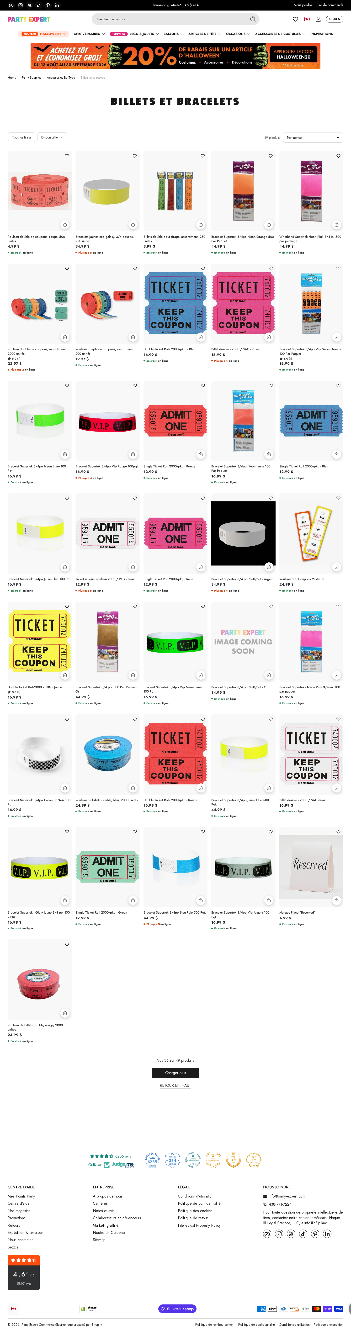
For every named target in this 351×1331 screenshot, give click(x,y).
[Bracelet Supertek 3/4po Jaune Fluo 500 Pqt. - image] (243, 754)
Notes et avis (103, 1211)
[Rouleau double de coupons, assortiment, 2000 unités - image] (40, 304)
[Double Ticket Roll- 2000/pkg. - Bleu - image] (175, 304)
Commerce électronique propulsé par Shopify (70, 1324)
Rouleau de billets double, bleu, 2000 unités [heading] (106, 800)
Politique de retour (193, 1218)
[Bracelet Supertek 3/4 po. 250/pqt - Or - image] (243, 642)
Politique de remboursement (214, 1324)
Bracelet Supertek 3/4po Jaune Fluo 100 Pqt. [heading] (39, 579)
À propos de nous (107, 1196)
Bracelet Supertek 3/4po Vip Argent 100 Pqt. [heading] (240, 914)
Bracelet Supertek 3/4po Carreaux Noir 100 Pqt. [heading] (39, 802)
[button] (307, 19)
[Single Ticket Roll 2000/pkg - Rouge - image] (175, 421)
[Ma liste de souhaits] (295, 19)
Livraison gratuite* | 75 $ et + (176, 5)
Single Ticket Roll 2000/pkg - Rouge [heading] (169, 466)
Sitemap (99, 1240)
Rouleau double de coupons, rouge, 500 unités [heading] (36, 239)
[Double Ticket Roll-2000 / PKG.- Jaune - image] (40, 642)
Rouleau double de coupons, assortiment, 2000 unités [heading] (37, 351)
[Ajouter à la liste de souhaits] (67, 156)
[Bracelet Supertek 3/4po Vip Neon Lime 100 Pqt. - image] (175, 642)
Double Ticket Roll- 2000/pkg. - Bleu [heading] (169, 349)
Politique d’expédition (328, 1324)
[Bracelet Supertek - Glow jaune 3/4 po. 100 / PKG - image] (40, 867)
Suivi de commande (329, 5)
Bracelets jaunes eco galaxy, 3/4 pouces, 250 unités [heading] (104, 239)
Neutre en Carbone (109, 1232)
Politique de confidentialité (199, 1203)
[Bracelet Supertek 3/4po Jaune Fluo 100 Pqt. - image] (40, 533)
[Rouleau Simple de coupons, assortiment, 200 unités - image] (107, 304)
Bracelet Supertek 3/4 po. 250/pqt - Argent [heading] (242, 579)
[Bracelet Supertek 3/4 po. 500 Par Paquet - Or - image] (107, 642)
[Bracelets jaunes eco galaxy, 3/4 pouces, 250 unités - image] (107, 191)
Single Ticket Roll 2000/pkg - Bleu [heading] (303, 466)
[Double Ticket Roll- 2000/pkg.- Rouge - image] (175, 754)
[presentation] (40, 237)
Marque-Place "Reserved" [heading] (297, 912)
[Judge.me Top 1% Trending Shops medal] (253, 1160)
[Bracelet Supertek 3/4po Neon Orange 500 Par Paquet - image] (243, 191)
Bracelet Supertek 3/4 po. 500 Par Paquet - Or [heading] (106, 689)
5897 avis (24, 1283)
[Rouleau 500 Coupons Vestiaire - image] (311, 533)
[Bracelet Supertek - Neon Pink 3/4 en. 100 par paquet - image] (311, 642)
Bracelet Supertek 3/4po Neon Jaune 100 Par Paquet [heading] (240, 468)
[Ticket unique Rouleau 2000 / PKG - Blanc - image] (107, 533)
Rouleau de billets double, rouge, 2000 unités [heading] (35, 1027)
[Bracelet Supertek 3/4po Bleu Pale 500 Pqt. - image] (175, 867)
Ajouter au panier (64, 224)
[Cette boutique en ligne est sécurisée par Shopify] (88, 1309)
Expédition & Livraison (25, 1232)
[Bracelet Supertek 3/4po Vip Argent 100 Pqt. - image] (243, 867)
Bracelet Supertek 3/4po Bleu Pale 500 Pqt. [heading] (175, 912)
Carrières (100, 1203)
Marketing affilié (105, 1225)
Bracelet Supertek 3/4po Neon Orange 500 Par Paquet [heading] (242, 239)
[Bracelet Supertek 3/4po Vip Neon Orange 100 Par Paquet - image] (311, 304)
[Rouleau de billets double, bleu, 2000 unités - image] (107, 754)
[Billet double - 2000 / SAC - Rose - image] (243, 304)
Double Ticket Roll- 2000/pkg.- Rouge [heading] (170, 800)
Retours (14, 1225)
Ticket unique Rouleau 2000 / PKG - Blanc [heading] (105, 579)
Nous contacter (20, 1240)
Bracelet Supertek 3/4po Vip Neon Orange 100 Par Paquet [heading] (310, 351)
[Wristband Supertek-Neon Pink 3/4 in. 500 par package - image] (311, 191)
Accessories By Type (61, 77)
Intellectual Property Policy (199, 1225)
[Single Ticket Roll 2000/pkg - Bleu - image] (311, 421)
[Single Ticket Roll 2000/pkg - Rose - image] (175, 533)
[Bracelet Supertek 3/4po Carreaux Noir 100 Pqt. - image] (40, 754)
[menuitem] (48, 1196)
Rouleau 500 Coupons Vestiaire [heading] (301, 579)
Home (12, 77)
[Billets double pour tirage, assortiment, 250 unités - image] (175, 191)
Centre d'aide (19, 1203)
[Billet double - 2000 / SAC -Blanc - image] (311, 754)
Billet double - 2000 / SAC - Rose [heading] (235, 349)
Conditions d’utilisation (294, 1324)
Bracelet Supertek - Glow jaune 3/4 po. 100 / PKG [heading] (39, 914)
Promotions (17, 1218)
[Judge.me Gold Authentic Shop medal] (213, 1160)
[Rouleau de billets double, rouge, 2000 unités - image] (40, 979)
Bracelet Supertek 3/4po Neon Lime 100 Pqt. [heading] (37, 468)
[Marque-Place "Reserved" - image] (311, 867)
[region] (175, 5)
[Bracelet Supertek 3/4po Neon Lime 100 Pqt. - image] (40, 421)
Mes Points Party (21, 1196)
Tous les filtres (21, 137)
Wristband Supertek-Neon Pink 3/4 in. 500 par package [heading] (310, 239)
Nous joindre (303, 5)
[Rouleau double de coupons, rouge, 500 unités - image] (40, 191)
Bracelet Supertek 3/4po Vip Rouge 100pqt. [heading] (107, 466)
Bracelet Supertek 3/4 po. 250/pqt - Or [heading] (239, 687)
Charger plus (175, 1073)
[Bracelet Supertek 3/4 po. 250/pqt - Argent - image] (243, 533)
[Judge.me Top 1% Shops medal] (233, 1160)
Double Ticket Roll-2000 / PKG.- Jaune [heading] (35, 687)
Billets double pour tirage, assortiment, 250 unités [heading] (174, 239)
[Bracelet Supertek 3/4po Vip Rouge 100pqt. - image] (107, 421)
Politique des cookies (195, 1211)
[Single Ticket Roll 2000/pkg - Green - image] (107, 867)
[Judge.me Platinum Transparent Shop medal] (193, 1160)
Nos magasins (19, 1211)
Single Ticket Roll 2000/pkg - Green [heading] (101, 912)
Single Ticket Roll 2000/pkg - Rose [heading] (168, 579)
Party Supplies (31, 77)
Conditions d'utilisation (195, 1196)
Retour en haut (175, 1085)
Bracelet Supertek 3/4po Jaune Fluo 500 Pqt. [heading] (240, 802)
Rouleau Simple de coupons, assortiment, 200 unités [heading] (104, 351)
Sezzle (13, 1247)
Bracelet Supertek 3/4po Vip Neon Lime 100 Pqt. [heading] (173, 689)
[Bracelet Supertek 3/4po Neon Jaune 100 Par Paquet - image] (243, 421)
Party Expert (29, 1324)
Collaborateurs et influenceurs (117, 1218)
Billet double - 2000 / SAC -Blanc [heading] (302, 800)
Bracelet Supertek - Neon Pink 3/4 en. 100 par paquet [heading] (309, 689)
